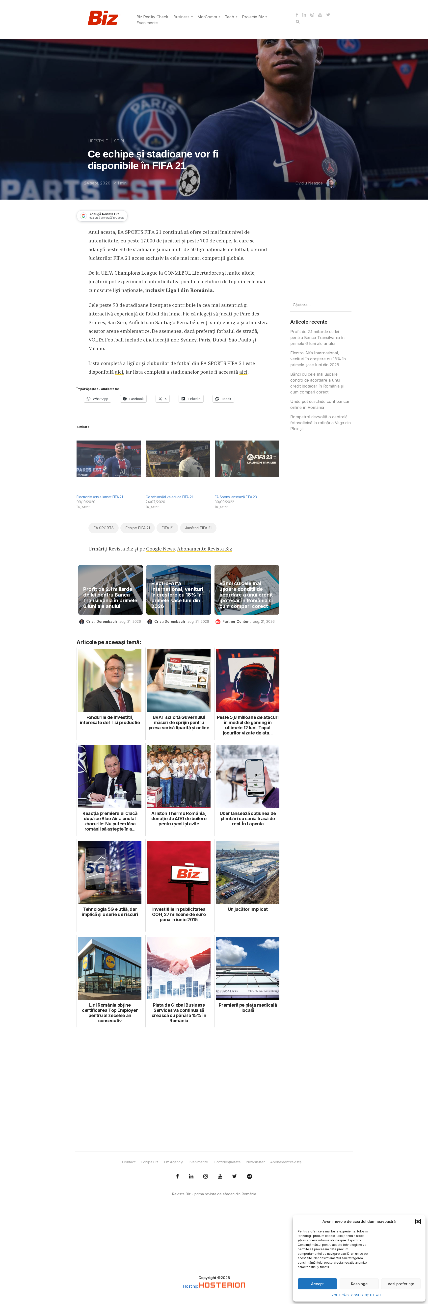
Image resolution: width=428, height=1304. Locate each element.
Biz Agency (173, 1162)
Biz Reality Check (152, 16)
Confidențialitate (227, 1162)
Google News (160, 548)
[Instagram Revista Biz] (205, 1176)
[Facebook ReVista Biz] (177, 1176)
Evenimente (147, 22)
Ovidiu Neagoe (309, 183)
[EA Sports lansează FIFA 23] (247, 459)
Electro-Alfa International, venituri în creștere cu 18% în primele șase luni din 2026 (177, 595)
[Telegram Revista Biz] (249, 1176)
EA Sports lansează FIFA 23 (236, 497)
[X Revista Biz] (191, 1176)
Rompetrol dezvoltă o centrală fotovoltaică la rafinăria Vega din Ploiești (320, 422)
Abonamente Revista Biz (204, 548)
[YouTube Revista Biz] (220, 1176)
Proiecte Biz (253, 16)
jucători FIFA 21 (198, 527)
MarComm (207, 16)
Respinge (359, 1283)
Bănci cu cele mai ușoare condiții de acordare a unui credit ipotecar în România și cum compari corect (246, 595)
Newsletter (255, 1162)
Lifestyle (98, 140)
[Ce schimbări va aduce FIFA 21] (178, 459)
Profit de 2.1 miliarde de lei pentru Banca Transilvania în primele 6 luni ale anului (110, 597)
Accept (317, 1283)
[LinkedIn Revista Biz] (234, 1176)
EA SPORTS (103, 527)
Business (181, 16)
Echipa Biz (149, 1162)
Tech (229, 16)
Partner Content (236, 621)
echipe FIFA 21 (137, 527)
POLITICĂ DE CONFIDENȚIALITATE (357, 1295)
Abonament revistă (285, 1162)
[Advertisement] (179, 1090)
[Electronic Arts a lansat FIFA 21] (109, 459)
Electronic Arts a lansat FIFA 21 (100, 497)
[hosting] (222, 1286)
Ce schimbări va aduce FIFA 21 (169, 497)
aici (119, 371)
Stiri (119, 140)
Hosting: (191, 1286)
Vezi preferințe (401, 1283)
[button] (418, 1221)
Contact (128, 1162)
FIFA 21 (167, 527)
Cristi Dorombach (101, 621)
